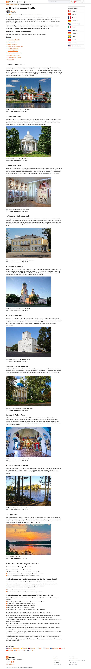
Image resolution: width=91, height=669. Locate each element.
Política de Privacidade (73, 658)
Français (32, 648)
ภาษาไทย (31, 650)
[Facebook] (11, 662)
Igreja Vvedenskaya (13, 50)
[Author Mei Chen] (8, 11)
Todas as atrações (57, 664)
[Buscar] (68, 1)
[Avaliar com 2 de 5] (8, 14)
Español (17, 648)
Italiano (47, 648)
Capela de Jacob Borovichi (14, 53)
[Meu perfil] (83, 1)
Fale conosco (56, 662)
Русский (63, 648)
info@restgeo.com (10, 664)
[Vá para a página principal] (10, 2)
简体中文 (10, 650)
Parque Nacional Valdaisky (14, 57)
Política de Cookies (73, 664)
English (10, 648)
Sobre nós (56, 658)
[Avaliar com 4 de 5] (10, 14)
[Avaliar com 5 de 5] (12, 14)
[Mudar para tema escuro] (71, 1)
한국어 (18, 650)
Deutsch (25, 648)
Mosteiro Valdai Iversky (14, 40)
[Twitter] (13, 662)
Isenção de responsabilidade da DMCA (77, 660)
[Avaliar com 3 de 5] (9, 14)
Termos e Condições (73, 662)
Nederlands (55, 648)
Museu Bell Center (12, 44)
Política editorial (57, 660)
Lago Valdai (11, 59)
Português (78, 1)
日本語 (39, 648)
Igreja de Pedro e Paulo (14, 55)
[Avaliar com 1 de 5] (7, 14)
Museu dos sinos (12, 42)
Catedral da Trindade (13, 48)
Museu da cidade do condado (15, 46)
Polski (24, 650)
